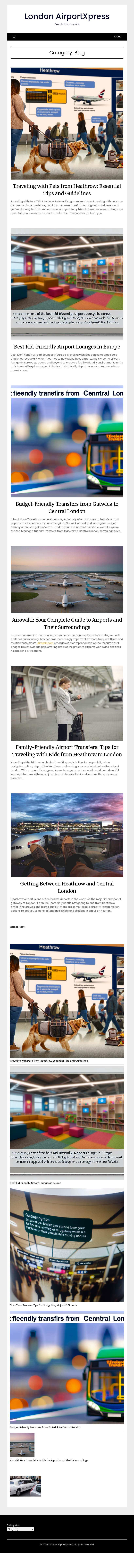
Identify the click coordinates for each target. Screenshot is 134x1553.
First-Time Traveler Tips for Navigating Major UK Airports (43, 1305)
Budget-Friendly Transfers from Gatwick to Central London (45, 1427)
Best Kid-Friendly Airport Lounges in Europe (67, 347)
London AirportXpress (67, 16)
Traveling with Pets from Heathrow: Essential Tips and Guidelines (49, 1060)
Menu (117, 36)
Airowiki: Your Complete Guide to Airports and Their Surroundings (49, 1460)
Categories (13, 1525)
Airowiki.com (45, 643)
